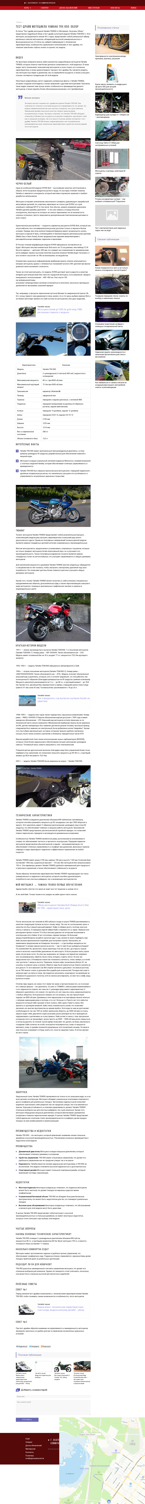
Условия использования (99, 1466)
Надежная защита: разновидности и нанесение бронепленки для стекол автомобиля (110, 354)
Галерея (44, 8)
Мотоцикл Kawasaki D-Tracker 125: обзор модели (62, 1377)
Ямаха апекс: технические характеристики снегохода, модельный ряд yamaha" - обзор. (24, 1379)
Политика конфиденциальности (34, 1457)
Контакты (115, 8)
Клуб (26, 8)
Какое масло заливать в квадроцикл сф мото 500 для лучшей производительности (111, 86)
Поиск (134, 8)
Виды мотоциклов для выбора (43, 1376)
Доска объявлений (68, 8)
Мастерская (94, 8)
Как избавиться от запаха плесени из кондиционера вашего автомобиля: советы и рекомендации (111, 384)
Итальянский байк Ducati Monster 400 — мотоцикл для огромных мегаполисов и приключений (82, 1379)
